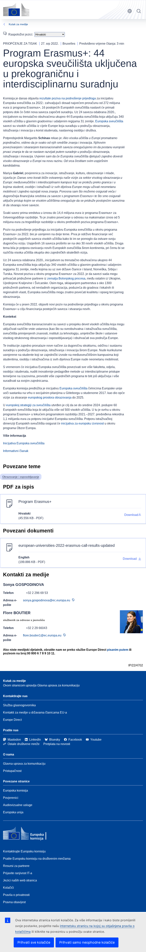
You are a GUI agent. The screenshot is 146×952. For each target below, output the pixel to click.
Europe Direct (12, 719)
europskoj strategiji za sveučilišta (28, 405)
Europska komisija (15, 790)
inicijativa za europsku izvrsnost (82, 423)
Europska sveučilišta (109, 121)
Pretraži (139, 11)
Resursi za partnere (16, 865)
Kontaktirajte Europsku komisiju (24, 851)
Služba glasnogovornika (19, 705)
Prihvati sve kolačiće (33, 942)
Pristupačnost (12, 770)
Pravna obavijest (14, 902)
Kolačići (8, 887)
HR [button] (129, 11)
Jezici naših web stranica (20, 880)
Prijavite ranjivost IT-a (17, 873)
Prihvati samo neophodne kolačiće (87, 942)
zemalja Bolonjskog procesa (66, 278)
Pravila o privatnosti (16, 894)
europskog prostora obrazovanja (49, 397)
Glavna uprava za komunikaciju (24, 763)
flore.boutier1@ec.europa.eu (42, 635)
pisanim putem (117, 649)
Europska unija (13, 812)
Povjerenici (10, 797)
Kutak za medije (18, 24)
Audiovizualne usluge (17, 805)
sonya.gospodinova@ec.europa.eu (46, 600)
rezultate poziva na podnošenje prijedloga (67, 98)
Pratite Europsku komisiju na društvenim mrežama (37, 858)
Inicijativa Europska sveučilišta (23, 443)
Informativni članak (15, 451)
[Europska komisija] (16, 9)
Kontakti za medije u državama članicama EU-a (35, 712)
